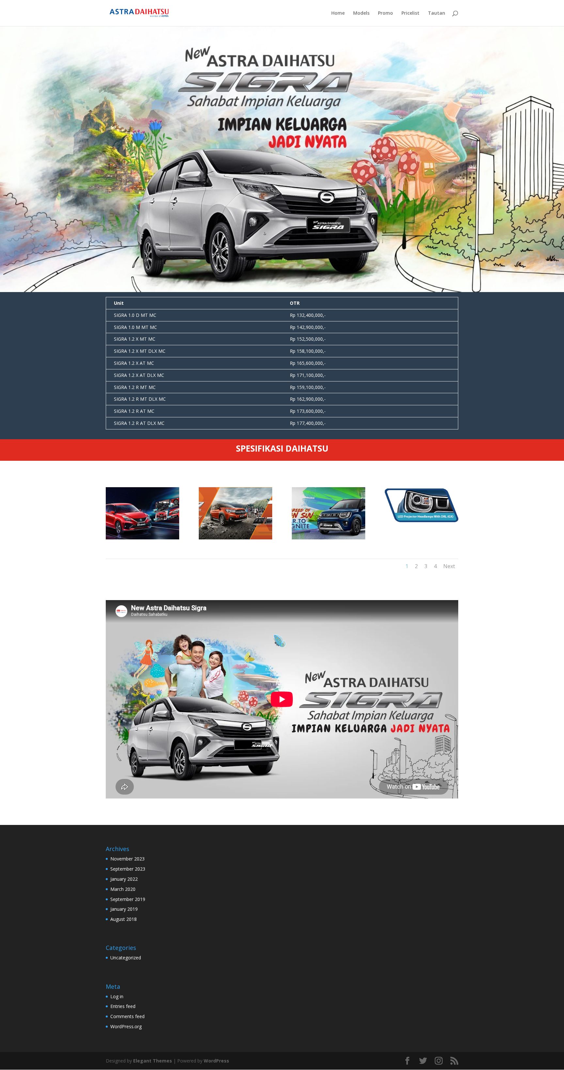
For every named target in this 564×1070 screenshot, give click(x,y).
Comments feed (127, 1016)
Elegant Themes (152, 1061)
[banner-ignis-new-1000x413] (328, 538)
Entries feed (122, 1006)
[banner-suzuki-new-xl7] (235, 538)
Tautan (436, 13)
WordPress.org (126, 1026)
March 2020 (122, 889)
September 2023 (127, 869)
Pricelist (410, 13)
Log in (116, 996)
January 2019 (124, 909)
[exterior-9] (421, 521)
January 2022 (124, 879)
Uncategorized (125, 957)
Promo (385, 13)
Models (361, 13)
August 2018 (123, 919)
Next (449, 566)
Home (338, 13)
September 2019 (127, 899)
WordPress (216, 1061)
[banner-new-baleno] (142, 538)
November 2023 (127, 859)
